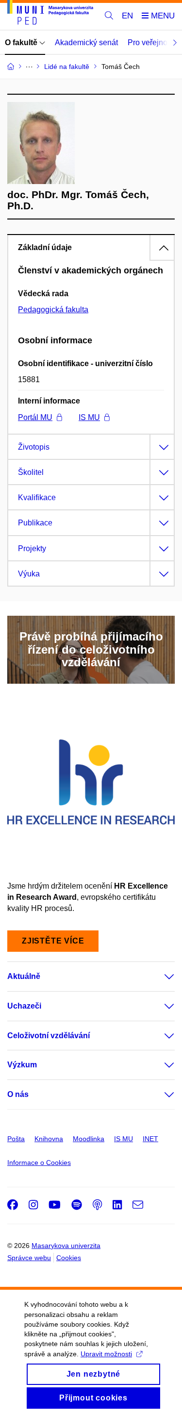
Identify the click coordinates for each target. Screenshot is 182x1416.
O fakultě (22, 42)
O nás (18, 1094)
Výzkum (22, 1065)
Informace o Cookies (39, 1162)
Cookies (68, 1258)
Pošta (16, 1139)
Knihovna (48, 1139)
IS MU (89, 417)
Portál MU (35, 417)
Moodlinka (88, 1139)
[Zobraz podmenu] (159, 976)
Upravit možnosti (106, 1354)
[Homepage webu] (50, 14)
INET (150, 1139)
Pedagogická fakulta (53, 309)
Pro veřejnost (150, 42)
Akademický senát (86, 42)
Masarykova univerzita (66, 1245)
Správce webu (29, 1258)
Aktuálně (23, 976)
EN (127, 15)
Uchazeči (24, 1006)
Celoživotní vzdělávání (48, 1035)
